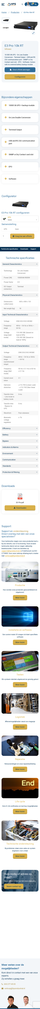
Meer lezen (20, 598)
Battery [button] (5, 435)
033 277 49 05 (9, 984)
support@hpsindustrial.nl (11, 551)
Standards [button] (7, 466)
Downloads (24, 249)
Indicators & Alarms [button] (10, 447)
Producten (15, 12)
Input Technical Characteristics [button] (15, 315)
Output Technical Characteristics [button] (16, 346)
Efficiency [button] (7, 428)
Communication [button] (9, 460)
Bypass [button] (6, 441)
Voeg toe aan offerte (23, 236)
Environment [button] (8, 453)
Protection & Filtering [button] (11, 472)
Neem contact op (14, 886)
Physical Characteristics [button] (12, 295)
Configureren (20, 77)
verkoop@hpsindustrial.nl (15, 556)
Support (33, 249)
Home (4, 12)
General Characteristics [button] (12, 264)
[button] (32, 4)
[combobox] (20, 219)
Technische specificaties (9, 249)
